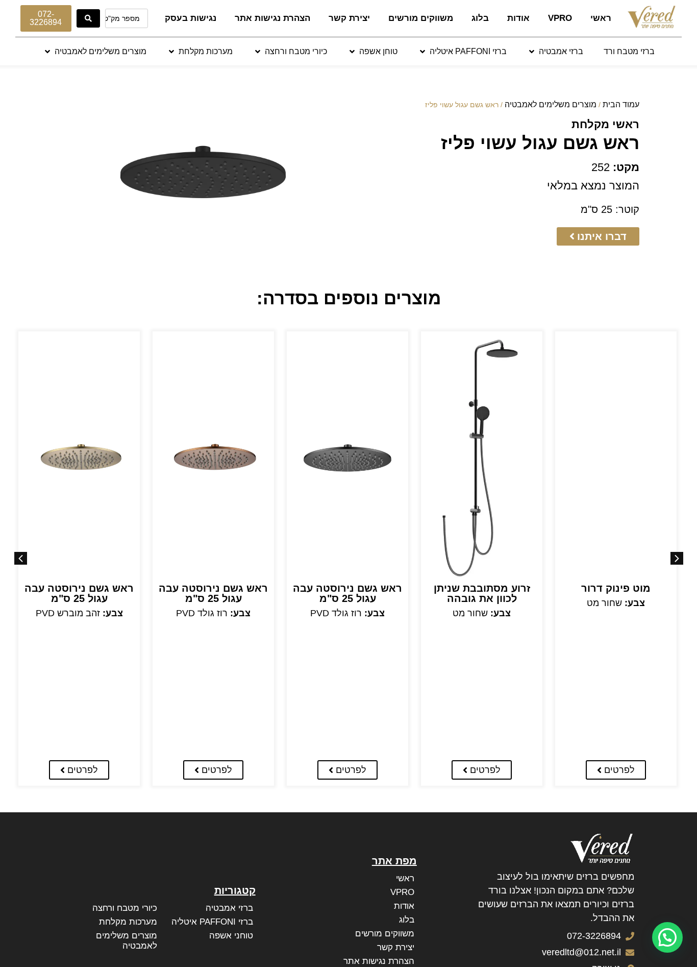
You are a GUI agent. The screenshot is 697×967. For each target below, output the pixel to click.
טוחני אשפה (231, 935)
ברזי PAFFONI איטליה (212, 922)
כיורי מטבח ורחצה (124, 908)
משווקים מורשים (420, 18)
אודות (518, 18)
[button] (555, 51)
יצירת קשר (349, 18)
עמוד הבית (621, 104)
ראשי (600, 18)
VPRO (560, 18)
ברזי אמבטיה (229, 908)
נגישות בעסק (190, 18)
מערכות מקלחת (128, 922)
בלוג (480, 18)
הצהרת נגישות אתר (272, 18)
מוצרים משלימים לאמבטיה (550, 104)
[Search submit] (88, 18)
